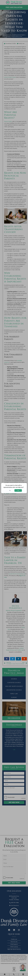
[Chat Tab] (14, 488)
